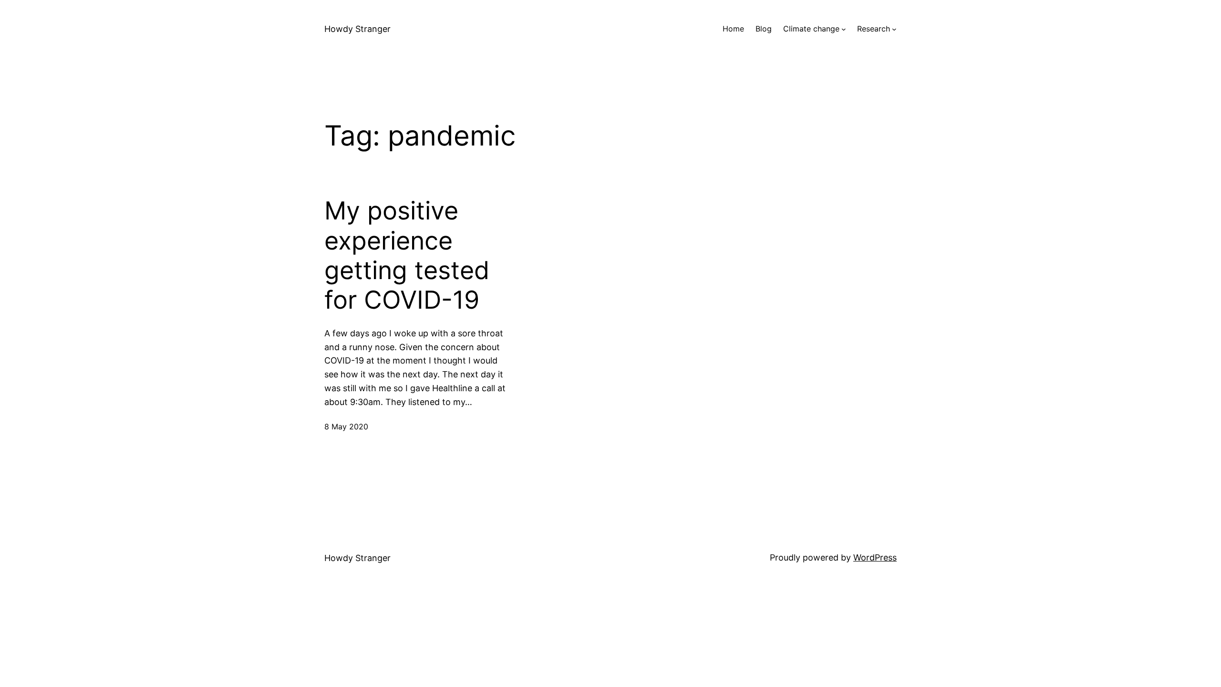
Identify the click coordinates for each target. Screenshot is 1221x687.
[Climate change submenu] (843, 29)
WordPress (875, 557)
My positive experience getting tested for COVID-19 (406, 255)
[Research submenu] (894, 29)
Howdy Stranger (357, 29)
